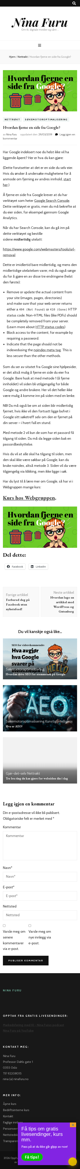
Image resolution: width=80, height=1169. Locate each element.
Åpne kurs (9, 1104)
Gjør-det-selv (16, 773)
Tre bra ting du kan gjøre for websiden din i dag (37, 778)
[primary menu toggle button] (40, 45)
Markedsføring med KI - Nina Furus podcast (33, 1025)
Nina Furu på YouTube (18, 1030)
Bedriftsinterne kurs (16, 1110)
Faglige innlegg (13, 1122)
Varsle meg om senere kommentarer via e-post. (14, 940)
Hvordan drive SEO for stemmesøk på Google (35, 674)
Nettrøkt (12, 119)
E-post (8, 887)
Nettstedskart (12, 1135)
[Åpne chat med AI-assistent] (72, 1161)
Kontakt (8, 1116)
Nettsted (10, 906)
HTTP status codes (50, 327)
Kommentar (12, 827)
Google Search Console (51, 201)
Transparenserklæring (17, 1141)
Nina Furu (40, 22)
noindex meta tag (47, 350)
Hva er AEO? (14, 726)
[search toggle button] (74, 3)
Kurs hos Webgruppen (29, 497)
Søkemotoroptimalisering (46, 119)
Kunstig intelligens (59, 721)
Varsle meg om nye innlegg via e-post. (40, 937)
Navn (7, 868)
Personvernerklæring (17, 1128)
